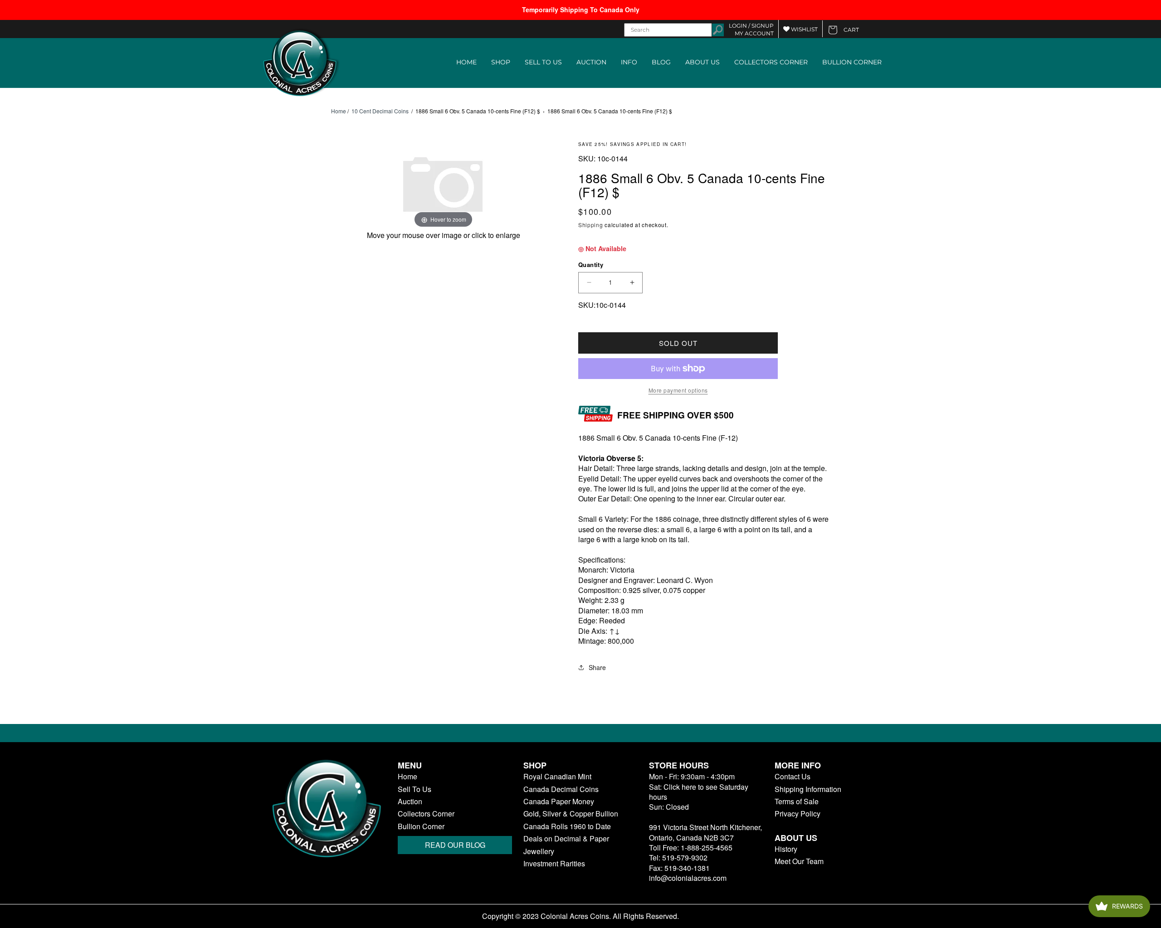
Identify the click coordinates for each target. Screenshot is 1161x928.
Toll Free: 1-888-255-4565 (690, 847)
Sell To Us (414, 789)
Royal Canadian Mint (557, 777)
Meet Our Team (799, 861)
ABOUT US (702, 62)
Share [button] (597, 667)
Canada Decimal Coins (561, 789)
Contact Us (792, 777)
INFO (629, 62)
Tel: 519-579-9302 (678, 857)
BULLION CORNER (852, 62)
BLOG (661, 62)
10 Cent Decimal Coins (380, 111)
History (786, 849)
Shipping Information (808, 789)
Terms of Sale (797, 802)
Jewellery (538, 851)
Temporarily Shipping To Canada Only (580, 9)
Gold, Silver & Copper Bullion (570, 814)
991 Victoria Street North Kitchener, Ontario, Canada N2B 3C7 (705, 832)
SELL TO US (543, 62)
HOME (466, 62)
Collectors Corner (426, 814)
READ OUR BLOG (455, 845)
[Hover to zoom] (443, 185)
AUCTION (591, 62)
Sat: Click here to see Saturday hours (698, 792)
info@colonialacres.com (688, 878)
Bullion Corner (421, 826)
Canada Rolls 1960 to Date (567, 826)
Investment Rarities (554, 864)
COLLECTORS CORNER (771, 62)
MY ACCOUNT (754, 33)
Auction (410, 802)
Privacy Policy (797, 814)
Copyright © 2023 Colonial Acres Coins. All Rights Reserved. (580, 916)
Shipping (590, 224)
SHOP (500, 62)
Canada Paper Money (558, 802)
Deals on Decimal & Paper (566, 839)
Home (338, 111)
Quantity (590, 264)
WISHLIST (804, 29)
